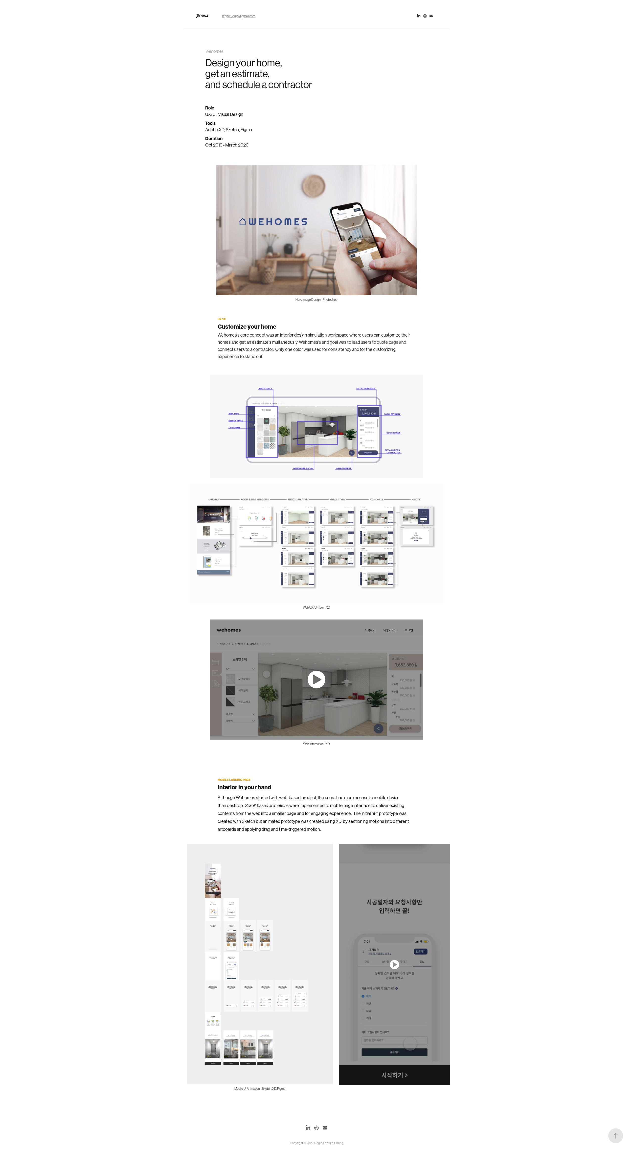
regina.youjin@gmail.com (238, 16)
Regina (202, 16)
